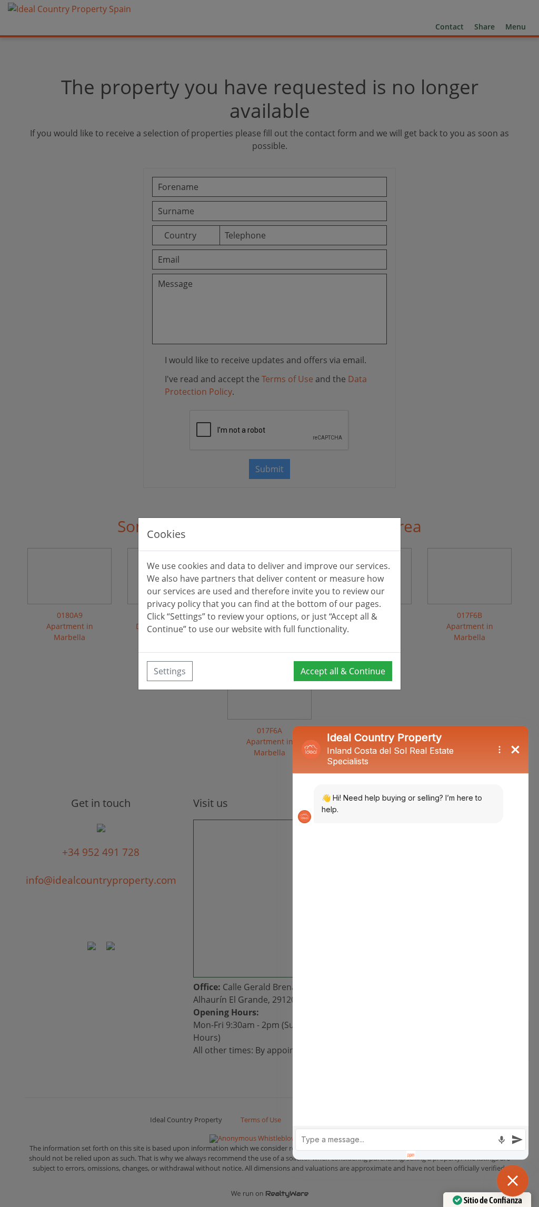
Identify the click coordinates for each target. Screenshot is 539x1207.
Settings (170, 671)
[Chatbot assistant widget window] (410, 943)
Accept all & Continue (343, 671)
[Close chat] (512, 1180)
